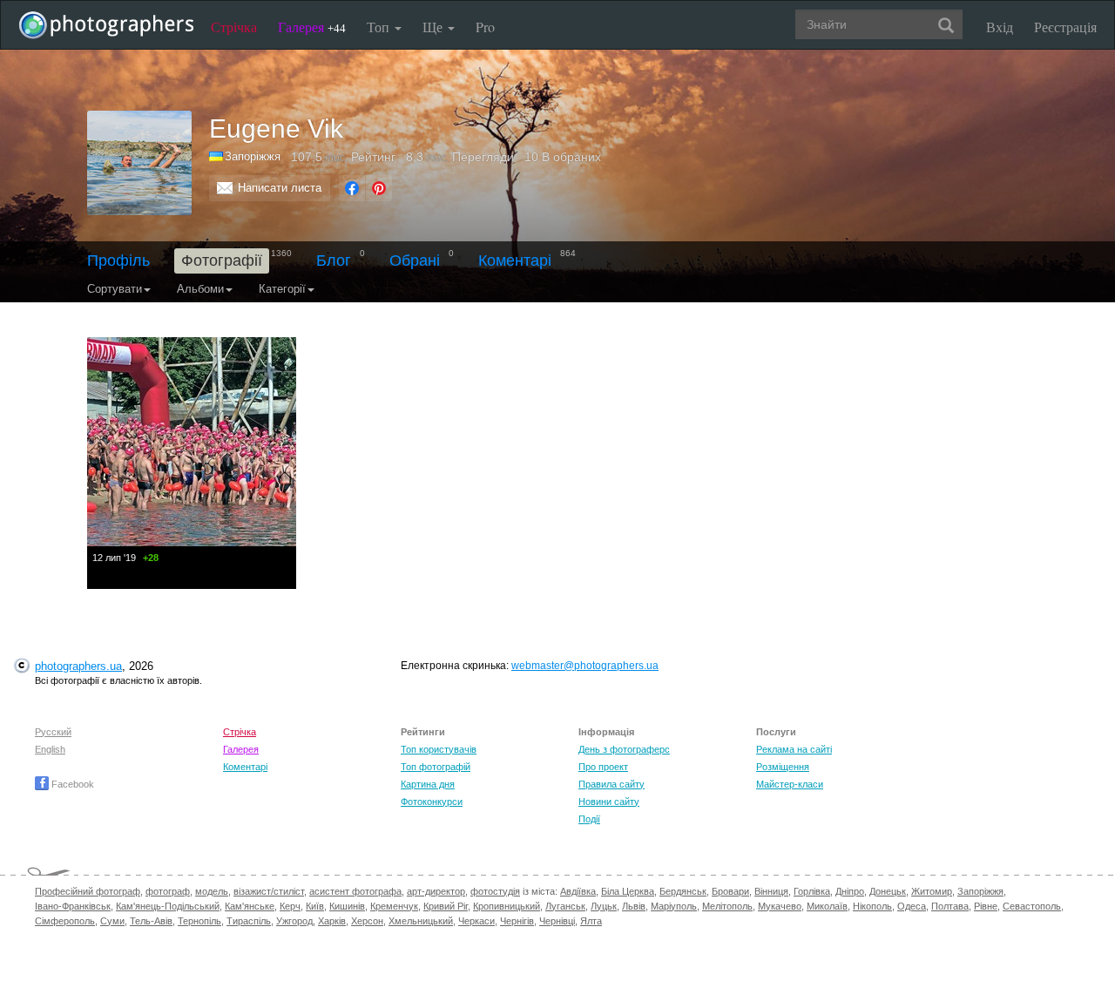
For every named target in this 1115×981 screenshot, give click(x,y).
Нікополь (872, 906)
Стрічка (234, 26)
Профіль (118, 260)
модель (211, 891)
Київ (315, 906)
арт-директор (436, 891)
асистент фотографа (355, 891)
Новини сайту (608, 801)
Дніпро (849, 891)
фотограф (167, 891)
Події (589, 819)
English (50, 749)
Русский (53, 732)
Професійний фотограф (87, 891)
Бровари (730, 891)
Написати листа (279, 187)
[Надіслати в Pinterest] (379, 188)
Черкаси (476, 921)
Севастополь (1032, 906)
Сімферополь (65, 921)
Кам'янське (249, 906)
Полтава (950, 906)
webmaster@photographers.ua (585, 666)
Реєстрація (1065, 26)
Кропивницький (506, 906)
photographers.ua (78, 666)
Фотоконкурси (432, 801)
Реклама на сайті (794, 749)
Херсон (367, 921)
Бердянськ (682, 891)
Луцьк (604, 906)
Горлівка (812, 891)
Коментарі (514, 260)
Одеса (911, 906)
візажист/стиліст (268, 891)
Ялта (591, 921)
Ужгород (294, 921)
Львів (633, 906)
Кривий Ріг (445, 906)
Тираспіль (248, 921)
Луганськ (565, 906)
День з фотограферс (624, 749)
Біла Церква (627, 891)
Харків (332, 921)
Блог (333, 260)
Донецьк (887, 891)
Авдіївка (578, 891)
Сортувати (114, 288)
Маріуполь (674, 906)
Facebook (71, 784)
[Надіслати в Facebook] (352, 188)
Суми (112, 921)
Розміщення (782, 766)
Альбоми (200, 288)
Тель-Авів (151, 921)
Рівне (985, 906)
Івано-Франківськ (73, 906)
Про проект (603, 766)
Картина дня (428, 784)
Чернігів (517, 921)
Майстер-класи (789, 784)
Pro (485, 26)
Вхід (999, 26)
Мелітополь (727, 906)
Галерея (312, 26)
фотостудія (495, 891)
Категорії (282, 288)
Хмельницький (421, 921)
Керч (290, 906)
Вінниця (771, 891)
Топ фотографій (435, 766)
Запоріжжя (980, 891)
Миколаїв (827, 906)
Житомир (931, 891)
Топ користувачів (438, 749)
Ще (434, 26)
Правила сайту (611, 784)
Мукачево (779, 906)
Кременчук (394, 906)
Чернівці (557, 921)
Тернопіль (199, 921)
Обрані (414, 260)
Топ (380, 26)
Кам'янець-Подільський (168, 906)
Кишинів (347, 906)
